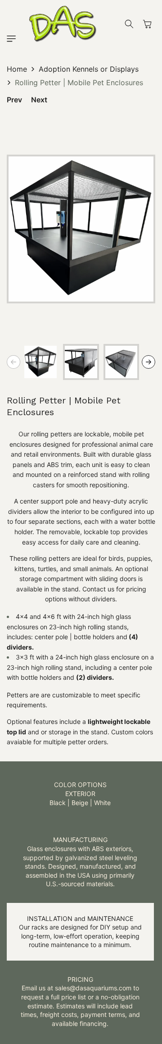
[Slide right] (148, 362)
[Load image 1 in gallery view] (40, 362)
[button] (13, 39)
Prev (14, 99)
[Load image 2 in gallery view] (81, 362)
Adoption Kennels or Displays (89, 68)
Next (39, 99)
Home (17, 68)
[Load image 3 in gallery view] (122, 362)
